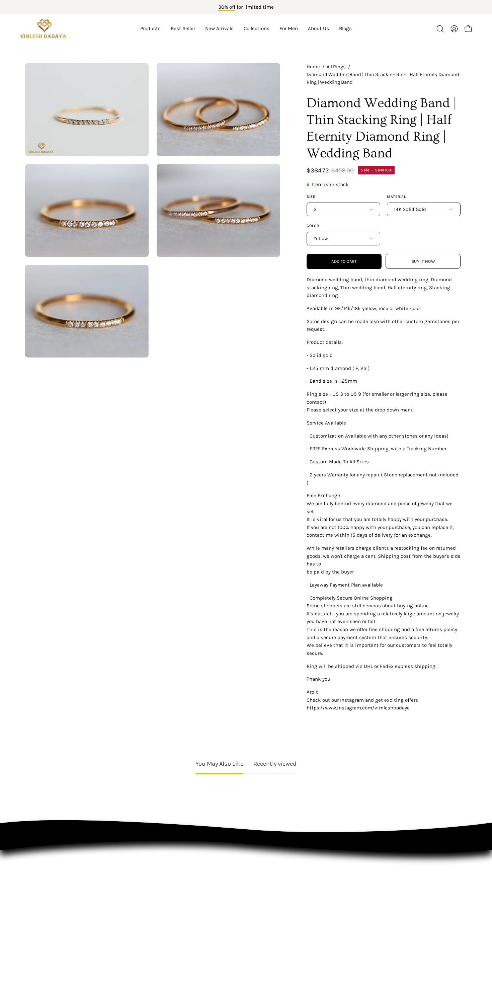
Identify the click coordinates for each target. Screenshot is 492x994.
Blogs (32, 935)
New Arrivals (41, 889)
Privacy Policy (133, 889)
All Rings (336, 67)
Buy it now (423, 261)
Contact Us (130, 877)
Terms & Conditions (141, 900)
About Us (36, 923)
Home (313, 67)
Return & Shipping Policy (148, 912)
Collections (39, 900)
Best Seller (39, 877)
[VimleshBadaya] (43, 28)
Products (36, 865)
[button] (256, 28)
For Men (35, 912)
